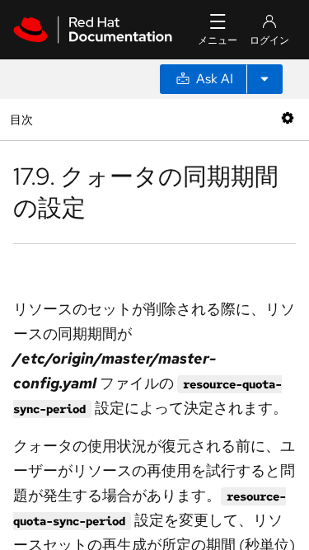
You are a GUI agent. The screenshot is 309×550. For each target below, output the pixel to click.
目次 (23, 119)
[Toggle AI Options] (264, 79)
